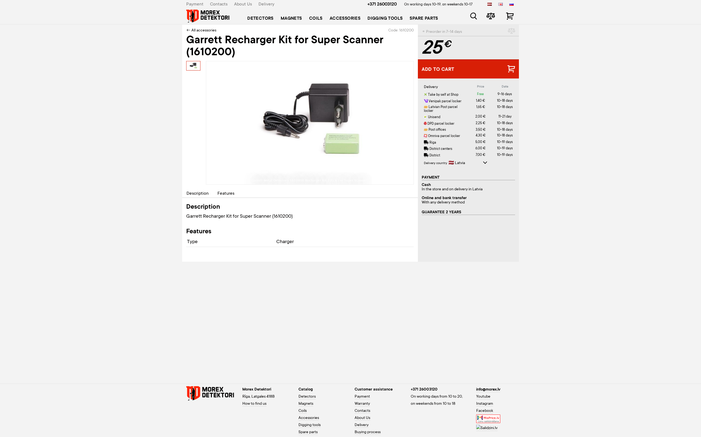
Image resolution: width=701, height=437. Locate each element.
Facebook (484, 411)
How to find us (254, 404)
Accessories (345, 18)
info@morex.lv (488, 390)
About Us (243, 4)
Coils (316, 18)
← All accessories (201, 30)
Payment (194, 4)
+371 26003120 (382, 4)
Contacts (219, 4)
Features (225, 193)
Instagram (484, 404)
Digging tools (385, 18)
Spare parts (424, 18)
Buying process (368, 432)
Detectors (260, 18)
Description (197, 193)
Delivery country (435, 163)
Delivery (266, 4)
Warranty (362, 404)
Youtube (483, 397)
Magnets (291, 18)
